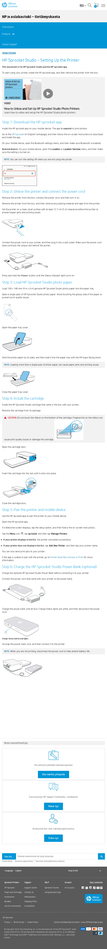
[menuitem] (12, 26)
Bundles (7, 901)
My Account (69, 887)
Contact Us (29, 892)
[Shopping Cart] (96, 5)
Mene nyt (53, 806)
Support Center (31, 887)
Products (6, 34)
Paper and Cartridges (13, 892)
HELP (47, 882)
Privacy (7, 922)
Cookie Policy (32, 922)
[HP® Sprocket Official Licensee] (10, 5)
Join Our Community (12, 906)
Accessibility (30, 906)
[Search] (89, 5)
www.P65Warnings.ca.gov (92, 922)
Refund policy (30, 897)
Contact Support (9, 44)
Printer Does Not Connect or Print (66, 557)
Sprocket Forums (52, 887)
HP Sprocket (18, 134)
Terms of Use (19, 922)
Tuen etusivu (8, 26)
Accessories (9, 897)
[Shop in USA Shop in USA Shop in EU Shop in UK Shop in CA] (84, 5)
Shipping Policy (31, 901)
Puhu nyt (53, 838)
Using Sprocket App (53, 892)
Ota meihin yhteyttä (53, 774)
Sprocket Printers (11, 882)
